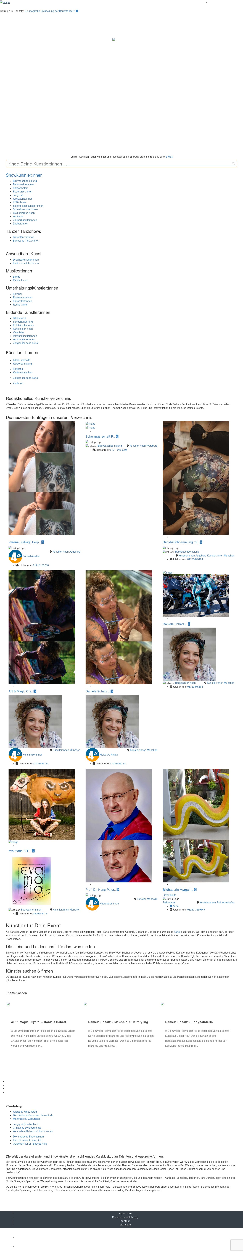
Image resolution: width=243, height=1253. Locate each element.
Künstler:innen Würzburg (143, 445)
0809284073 (40, 913)
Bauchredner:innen (24, 184)
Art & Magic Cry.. (21, 691)
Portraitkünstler (31, 556)
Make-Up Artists (109, 754)
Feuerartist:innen (22, 191)
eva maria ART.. (20, 850)
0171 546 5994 (118, 449)
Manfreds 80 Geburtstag (27, 1118)
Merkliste (214, 2)
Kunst (177, 931)
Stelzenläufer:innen (24, 213)
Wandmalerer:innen (24, 339)
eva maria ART (22, 1022)
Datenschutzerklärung (125, 1217)
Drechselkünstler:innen (26, 259)
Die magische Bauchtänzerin (29, 1136)
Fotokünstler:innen (23, 325)
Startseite (125, 1224)
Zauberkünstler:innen (25, 220)
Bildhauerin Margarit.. (178, 889)
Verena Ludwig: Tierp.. (25, 542)
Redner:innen (20, 304)
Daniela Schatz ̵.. (98, 691)
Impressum (125, 1213)
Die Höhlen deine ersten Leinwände (33, 1115)
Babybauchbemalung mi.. (181, 542)
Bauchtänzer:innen (23, 237)
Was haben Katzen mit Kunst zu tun (33, 1131)
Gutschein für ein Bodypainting (30, 1143)
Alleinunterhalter (22, 360)
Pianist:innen (20, 280)
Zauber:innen (20, 223)
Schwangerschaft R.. (101, 436)
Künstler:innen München (220, 555)
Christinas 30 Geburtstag (27, 1127)
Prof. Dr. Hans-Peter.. (101, 889)
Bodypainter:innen (185, 682)
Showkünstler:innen (24, 175)
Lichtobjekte (169, 895)
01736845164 (195, 559)
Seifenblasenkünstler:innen (28, 205)
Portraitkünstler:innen (25, 336)
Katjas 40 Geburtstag (25, 1111)
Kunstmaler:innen (23, 328)
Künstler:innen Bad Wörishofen (217, 902)
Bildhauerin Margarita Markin (187, 1022)
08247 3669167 (196, 909)
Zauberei (18, 383)
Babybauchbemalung (25, 181)
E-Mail (169, 156)
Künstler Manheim (147, 899)
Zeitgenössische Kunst (25, 343)
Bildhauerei (19, 318)
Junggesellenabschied (25, 1124)
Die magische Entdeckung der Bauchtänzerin (50, 11)
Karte (175, 906)
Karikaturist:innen (23, 198)
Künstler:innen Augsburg (66, 551)
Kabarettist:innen (22, 301)
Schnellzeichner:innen (25, 209)
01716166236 (41, 565)
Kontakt (125, 1220)
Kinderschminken (22, 372)
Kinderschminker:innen (26, 263)
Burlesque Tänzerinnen (26, 240)
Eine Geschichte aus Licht (27, 1140)
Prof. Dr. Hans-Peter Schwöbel (111, 1022)
